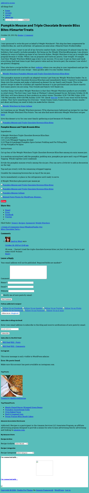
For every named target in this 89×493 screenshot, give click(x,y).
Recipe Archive (7, 443)
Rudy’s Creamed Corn (14, 414)
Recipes (22, 223)
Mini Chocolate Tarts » (10, 229)
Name (4, 282)
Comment (5, 278)
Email (4, 287)
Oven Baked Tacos (13, 412)
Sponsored (30, 223)
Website (4, 291)
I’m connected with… (9, 479)
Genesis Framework (44, 490)
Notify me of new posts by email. (17, 295)
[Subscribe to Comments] (5, 346)
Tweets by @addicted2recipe (13, 398)
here (3, 114)
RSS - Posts (15, 342)
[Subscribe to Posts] (5, 342)
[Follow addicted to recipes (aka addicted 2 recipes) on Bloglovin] (10, 314)
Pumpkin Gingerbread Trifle (17, 409)
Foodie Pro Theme (25, 490)
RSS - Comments (18, 346)
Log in (68, 490)
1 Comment (28, 35)
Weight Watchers (42, 223)
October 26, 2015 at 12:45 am (17, 245)
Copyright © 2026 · (9, 490)
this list (54, 97)
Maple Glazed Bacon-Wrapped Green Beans (23, 407)
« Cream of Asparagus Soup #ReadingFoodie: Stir (21, 227)
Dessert (15, 223)
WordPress (59, 490)
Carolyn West (16, 241)
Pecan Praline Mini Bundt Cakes (19, 416)
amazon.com (19, 430)
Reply (7, 254)
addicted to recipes (8, 3)
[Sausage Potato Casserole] (12, 396)
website (39, 67)
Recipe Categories (8, 453)
